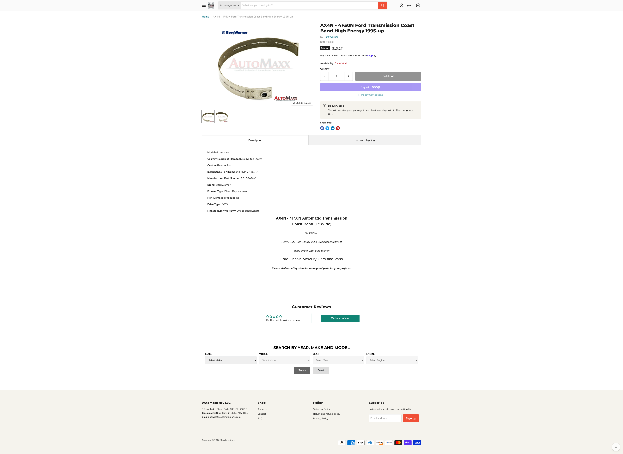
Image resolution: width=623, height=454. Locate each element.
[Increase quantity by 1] (348, 76)
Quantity (324, 69)
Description (255, 140)
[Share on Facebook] (322, 128)
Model (263, 354)
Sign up (411, 418)
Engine (370, 354)
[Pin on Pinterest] (338, 128)
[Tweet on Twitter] (327, 128)
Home (205, 16)
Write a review (340, 318)
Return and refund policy (326, 413)
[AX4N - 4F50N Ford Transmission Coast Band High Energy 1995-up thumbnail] (208, 116)
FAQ (260, 418)
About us (262, 409)
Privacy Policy (320, 418)
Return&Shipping (365, 140)
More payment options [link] (370, 94)
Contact (262, 413)
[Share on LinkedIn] (333, 128)
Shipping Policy (321, 409)
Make (208, 354)
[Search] (382, 5)
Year (316, 354)
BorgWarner (331, 37)
